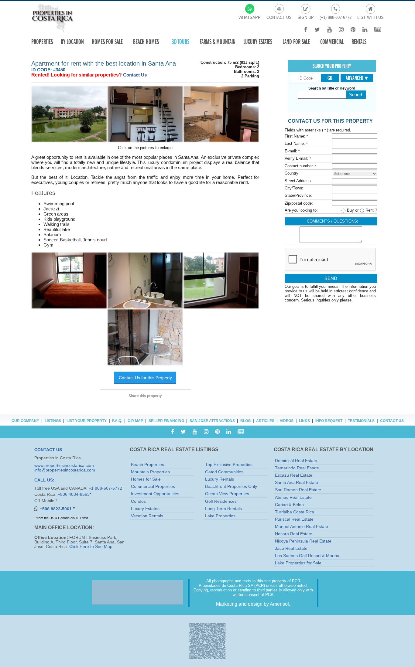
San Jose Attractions (212, 421)
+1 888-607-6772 (105, 488)
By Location (72, 42)
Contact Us (135, 74)
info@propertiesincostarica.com (64, 470)
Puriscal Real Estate (294, 519)
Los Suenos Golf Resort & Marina (307, 555)
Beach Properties (147, 464)
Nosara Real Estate (293, 534)
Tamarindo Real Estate (297, 468)
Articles (265, 421)
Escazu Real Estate (293, 475)
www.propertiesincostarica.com (64, 465)
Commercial (332, 42)
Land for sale (296, 42)
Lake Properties (220, 516)
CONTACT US (48, 450)
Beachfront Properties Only (231, 486)
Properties (42, 42)
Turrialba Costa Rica (294, 512)
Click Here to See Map (90, 546)
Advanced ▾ (357, 78)
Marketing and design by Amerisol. (253, 604)
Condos (138, 501)
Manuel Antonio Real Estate (301, 526)
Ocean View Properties (227, 494)
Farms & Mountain (217, 42)
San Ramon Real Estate (298, 490)
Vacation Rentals (147, 516)
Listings (53, 421)
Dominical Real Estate (296, 460)
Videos (286, 421)
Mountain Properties (150, 472)
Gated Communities (224, 472)
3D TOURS (180, 42)
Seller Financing (166, 421)
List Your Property (87, 421)
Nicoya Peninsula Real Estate (303, 541)
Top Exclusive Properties (228, 464)
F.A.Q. (117, 421)
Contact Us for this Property (145, 377)
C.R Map (135, 421)
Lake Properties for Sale (298, 563)
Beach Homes (146, 42)
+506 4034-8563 (74, 494)
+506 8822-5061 (56, 509)
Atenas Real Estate (293, 497)
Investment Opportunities (155, 494)
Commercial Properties (153, 486)
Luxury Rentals (219, 479)
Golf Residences (221, 501)
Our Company (25, 421)
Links (304, 421)
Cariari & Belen (289, 504)
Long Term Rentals (223, 508)
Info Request (328, 421)
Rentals (359, 42)
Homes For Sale (107, 42)
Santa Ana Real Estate (296, 482)
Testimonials (361, 421)
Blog (245, 421)
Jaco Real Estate (291, 548)
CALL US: (44, 480)
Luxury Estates (257, 42)
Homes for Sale (146, 479)
